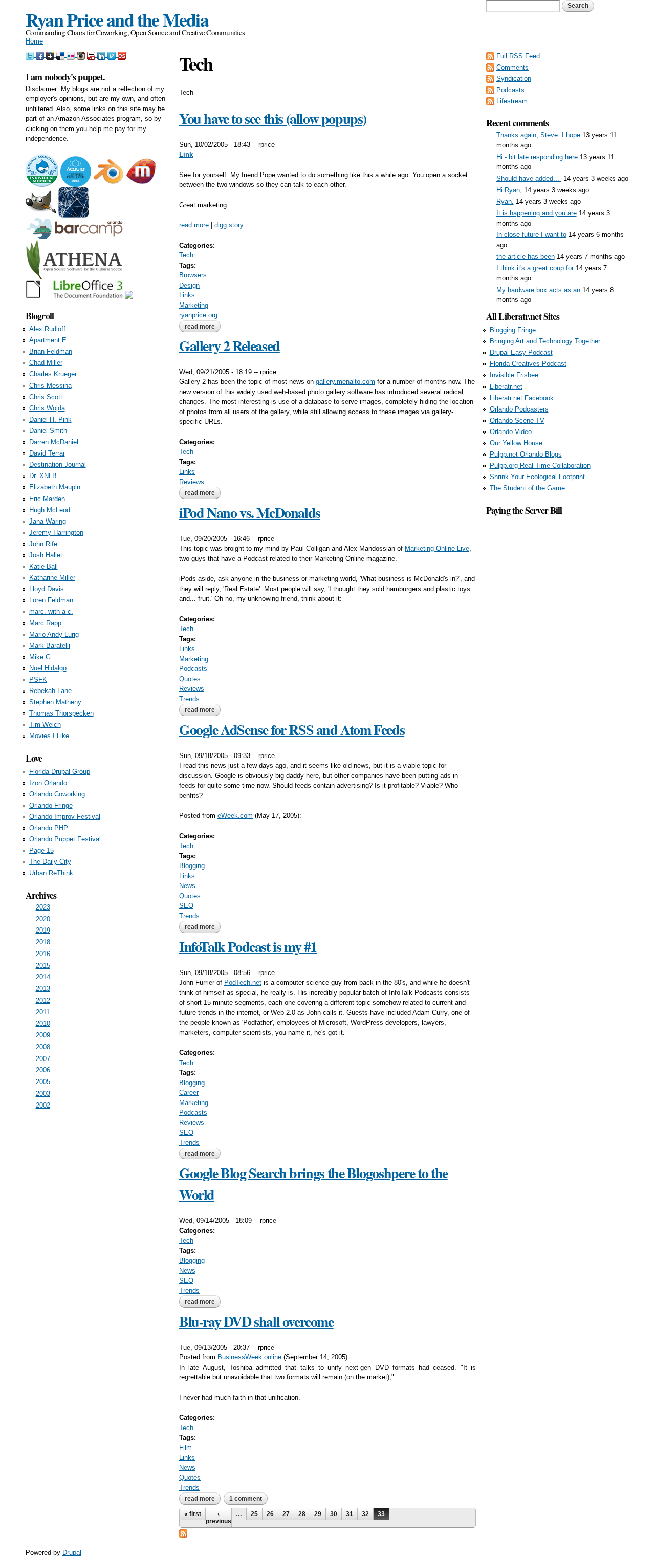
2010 (43, 1023)
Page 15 (41, 850)
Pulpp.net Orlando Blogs (526, 454)
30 (333, 1514)
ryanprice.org (198, 315)
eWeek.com (235, 815)
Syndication (513, 78)
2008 (43, 1047)
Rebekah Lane (50, 691)
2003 (43, 1093)
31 (349, 1514)
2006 (43, 1070)
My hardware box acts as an (538, 290)
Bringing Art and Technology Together (545, 341)
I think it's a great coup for (535, 268)
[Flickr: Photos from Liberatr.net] (72, 54)
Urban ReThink (51, 873)
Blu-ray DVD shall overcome (256, 1321)
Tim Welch (45, 724)
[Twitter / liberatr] (31, 54)
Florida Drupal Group (59, 771)
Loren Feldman (51, 600)
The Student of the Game (527, 488)
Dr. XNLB (43, 476)
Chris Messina (50, 386)
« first (192, 1514)
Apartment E (48, 340)
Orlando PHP (48, 828)
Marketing (193, 305)
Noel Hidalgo (48, 668)
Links (187, 295)
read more (194, 225)
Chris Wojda (47, 408)
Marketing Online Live (437, 548)
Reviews (191, 482)
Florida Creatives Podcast (528, 363)
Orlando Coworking (57, 794)
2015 (43, 965)
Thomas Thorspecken (61, 713)
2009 (43, 1035)
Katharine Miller (52, 577)
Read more (203, 326)
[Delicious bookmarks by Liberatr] (61, 54)
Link (186, 154)
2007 (43, 1059)
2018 (43, 942)
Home (34, 41)
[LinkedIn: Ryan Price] (102, 54)
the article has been (525, 257)
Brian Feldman (50, 351)
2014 (43, 977)
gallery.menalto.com (345, 381)
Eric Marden (47, 499)
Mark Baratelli (49, 646)
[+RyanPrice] (51, 54)
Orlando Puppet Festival (65, 839)
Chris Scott (45, 397)
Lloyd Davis (46, 589)
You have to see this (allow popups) (272, 118)
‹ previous (218, 1517)
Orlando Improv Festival (64, 816)
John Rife (43, 544)
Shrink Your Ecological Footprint (537, 477)
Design (189, 285)
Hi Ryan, (509, 190)
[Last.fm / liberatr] (122, 54)
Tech (186, 255)
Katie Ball (43, 566)
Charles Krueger (53, 374)
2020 (43, 919)
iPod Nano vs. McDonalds (249, 512)
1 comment (245, 1498)
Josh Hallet (45, 555)
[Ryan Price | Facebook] (41, 54)
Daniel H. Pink (50, 419)
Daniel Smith (48, 431)
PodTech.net (242, 982)
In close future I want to (531, 235)
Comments (512, 67)
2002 (43, 1105)
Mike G (40, 657)
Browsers (193, 275)
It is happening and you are (536, 213)
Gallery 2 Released (229, 345)
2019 (43, 930)
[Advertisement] (558, 671)
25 (254, 1514)
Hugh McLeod (49, 510)
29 (317, 1514)
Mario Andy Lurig (54, 634)
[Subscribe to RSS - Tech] (183, 1533)
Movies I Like (49, 736)
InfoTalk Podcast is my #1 (248, 946)
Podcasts (193, 669)
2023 (43, 907)
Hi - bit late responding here (537, 157)
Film (185, 1448)
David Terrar (47, 453)
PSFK (38, 679)
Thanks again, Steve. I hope (538, 135)
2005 (43, 1082)
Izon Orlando (48, 783)
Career (189, 1092)
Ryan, (505, 201)
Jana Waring (47, 521)
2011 (43, 1012)
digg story (229, 225)
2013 (43, 988)
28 (301, 1514)
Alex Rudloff (47, 329)
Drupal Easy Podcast (521, 352)
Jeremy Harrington (56, 532)
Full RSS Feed (518, 56)
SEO (186, 906)
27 (286, 1514)
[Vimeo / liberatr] (112, 54)
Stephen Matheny (55, 702)
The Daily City (50, 861)
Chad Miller (45, 362)
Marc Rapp (45, 623)
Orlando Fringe (51, 805)
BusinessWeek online (249, 1357)
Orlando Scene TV (517, 420)
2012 (43, 1000)
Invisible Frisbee (514, 375)
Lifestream (512, 101)
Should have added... (528, 178)
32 (365, 1514)
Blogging (192, 866)
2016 (43, 954)
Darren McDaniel (53, 442)
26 (270, 1514)
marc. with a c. (51, 611)
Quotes (190, 679)
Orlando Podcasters (519, 409)
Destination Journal (57, 464)
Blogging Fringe (513, 330)
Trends (189, 699)
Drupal (71, 1552)
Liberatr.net (506, 387)
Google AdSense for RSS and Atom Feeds (291, 729)
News (187, 886)
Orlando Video (511, 432)
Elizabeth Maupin (54, 487)
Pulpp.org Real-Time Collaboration (540, 465)
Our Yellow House (516, 443)
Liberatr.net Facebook (522, 398)
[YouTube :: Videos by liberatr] (92, 54)
